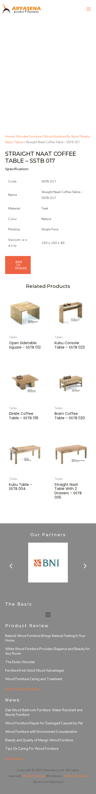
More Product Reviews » (23, 689)
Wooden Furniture (28, 136)
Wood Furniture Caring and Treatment (33, 679)
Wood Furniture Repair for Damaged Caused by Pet (44, 723)
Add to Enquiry (21, 265)
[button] (11, 566)
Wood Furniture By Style (61, 136)
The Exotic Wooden (20, 662)
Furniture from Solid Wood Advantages (34, 670)
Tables (19, 142)
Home (9, 136)
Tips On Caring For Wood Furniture (31, 748)
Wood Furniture (33, 776)
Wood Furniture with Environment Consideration (41, 731)
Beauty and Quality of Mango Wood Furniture (39, 740)
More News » (15, 759)
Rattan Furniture (76, 776)
